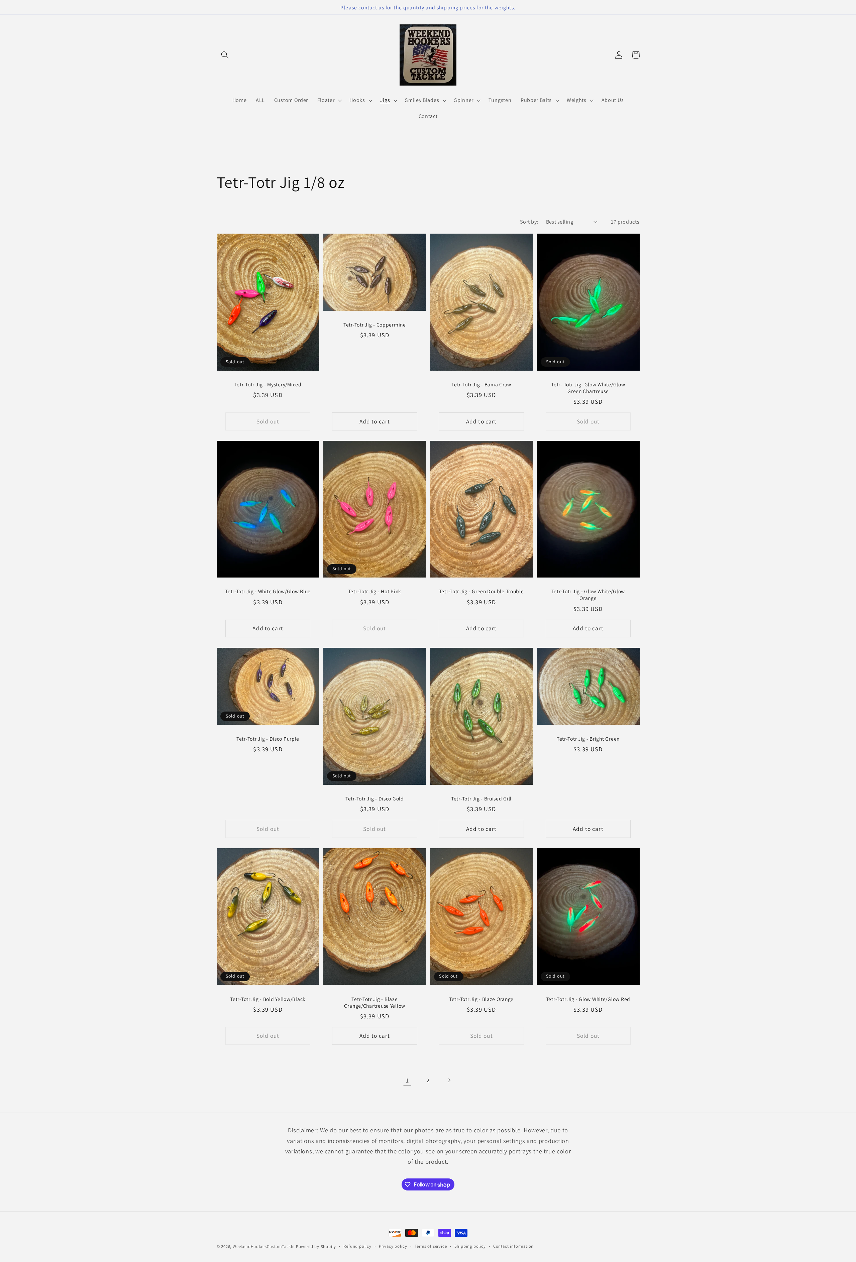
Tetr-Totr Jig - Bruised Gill (481, 798)
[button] (225, 55)
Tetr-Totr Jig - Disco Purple (267, 738)
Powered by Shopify (316, 1246)
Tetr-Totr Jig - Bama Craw (481, 384)
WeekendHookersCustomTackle (264, 1246)
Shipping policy (470, 1246)
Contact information (513, 1246)
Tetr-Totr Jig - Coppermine (374, 324)
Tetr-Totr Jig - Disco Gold (374, 798)
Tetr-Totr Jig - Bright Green (588, 738)
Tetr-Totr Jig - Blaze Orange (481, 999)
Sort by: (529, 221)
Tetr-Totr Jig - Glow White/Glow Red (588, 999)
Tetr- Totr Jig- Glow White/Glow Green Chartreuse (588, 387)
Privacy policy (393, 1246)
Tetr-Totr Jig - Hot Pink (374, 591)
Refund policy (357, 1246)
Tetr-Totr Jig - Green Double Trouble (481, 591)
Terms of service (431, 1246)
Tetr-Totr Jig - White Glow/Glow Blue (268, 591)
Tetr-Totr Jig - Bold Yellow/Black (268, 999)
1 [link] (407, 1080)
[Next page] (448, 1080)
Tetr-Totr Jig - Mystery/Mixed (268, 384)
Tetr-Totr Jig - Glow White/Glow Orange (588, 594)
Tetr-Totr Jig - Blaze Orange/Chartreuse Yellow (374, 1002)
